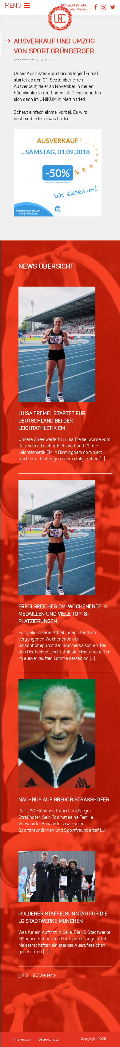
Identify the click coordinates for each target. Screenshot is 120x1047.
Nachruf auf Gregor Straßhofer (63, 800)
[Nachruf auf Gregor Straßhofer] (56, 793)
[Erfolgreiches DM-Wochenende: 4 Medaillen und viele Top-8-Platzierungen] (56, 600)
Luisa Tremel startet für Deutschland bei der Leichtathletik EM (52, 421)
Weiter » (47, 976)
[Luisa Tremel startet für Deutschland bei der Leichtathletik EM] (56, 407)
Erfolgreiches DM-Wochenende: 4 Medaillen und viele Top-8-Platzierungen (62, 614)
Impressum (22, 1039)
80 (35, 976)
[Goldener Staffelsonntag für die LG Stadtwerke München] (56, 907)
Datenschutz (48, 1039)
